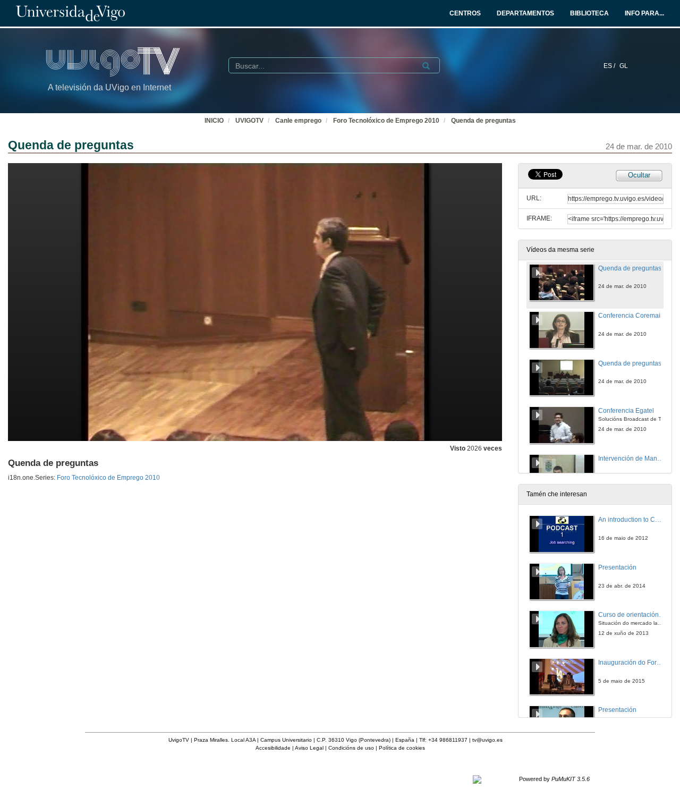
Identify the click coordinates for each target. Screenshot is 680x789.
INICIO (214, 120)
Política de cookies (402, 748)
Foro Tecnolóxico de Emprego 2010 (386, 120)
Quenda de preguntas (483, 120)
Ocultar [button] (639, 175)
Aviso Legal (309, 748)
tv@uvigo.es (487, 740)
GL (623, 66)
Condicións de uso (351, 748)
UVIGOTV (249, 120)
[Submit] (426, 66)
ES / (610, 66)
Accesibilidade (273, 748)
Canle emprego (298, 120)
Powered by (554, 779)
